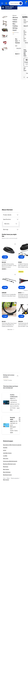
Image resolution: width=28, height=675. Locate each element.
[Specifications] (18, 219)
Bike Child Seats (6, 472)
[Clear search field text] (18, 3)
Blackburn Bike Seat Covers (9, 464)
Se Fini (4, 450)
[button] (16, 41)
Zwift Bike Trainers (7, 453)
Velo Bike (5, 447)
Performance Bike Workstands (10, 461)
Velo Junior (5, 458)
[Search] (20, 3)
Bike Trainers (6, 469)
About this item (7, 210)
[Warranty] (16, 223)
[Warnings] (18, 229)
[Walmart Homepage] (6, 3)
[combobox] (16, 3)
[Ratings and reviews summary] (18, 375)
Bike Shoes (5, 466)
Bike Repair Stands (7, 474)
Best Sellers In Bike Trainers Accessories (12, 444)
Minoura (14, 15)
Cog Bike (5, 455)
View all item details (20, 48)
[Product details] (18, 215)
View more (9, 329)
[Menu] (2, 3)
